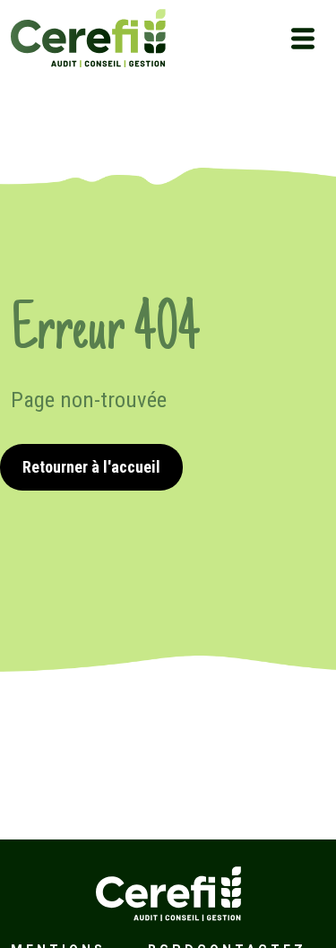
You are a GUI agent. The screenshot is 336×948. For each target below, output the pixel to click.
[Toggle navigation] (302, 38)
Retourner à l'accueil (91, 466)
